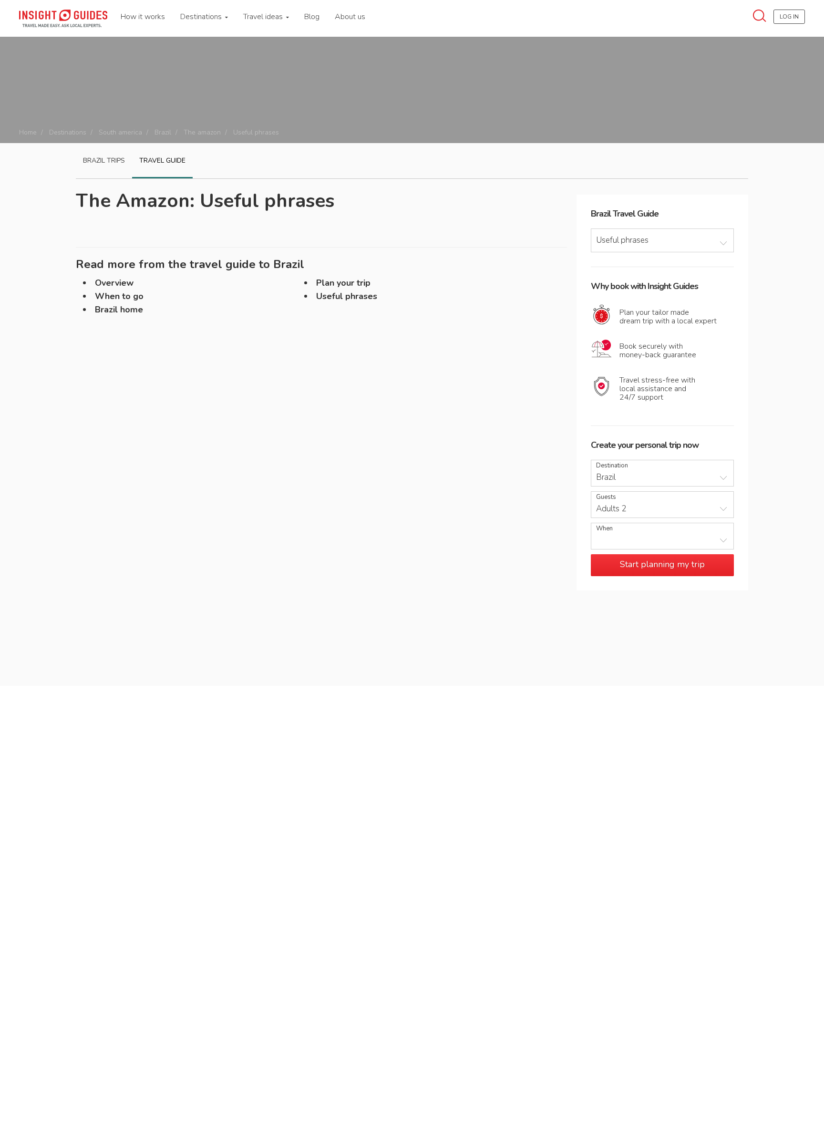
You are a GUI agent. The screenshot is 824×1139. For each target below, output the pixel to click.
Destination (612, 466)
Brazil (162, 132)
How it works (143, 16)
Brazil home (119, 309)
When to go (119, 296)
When (604, 529)
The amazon (202, 132)
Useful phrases (346, 296)
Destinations (202, 16)
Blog (311, 16)
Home (28, 132)
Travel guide (162, 160)
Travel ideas (264, 16)
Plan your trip (343, 283)
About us (350, 16)
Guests (606, 497)
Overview (114, 283)
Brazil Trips (104, 160)
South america (120, 132)
